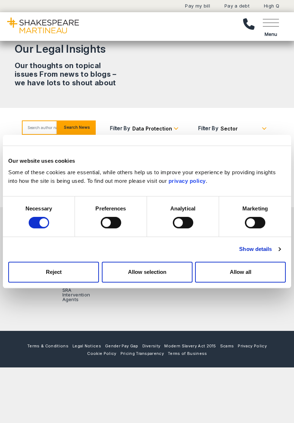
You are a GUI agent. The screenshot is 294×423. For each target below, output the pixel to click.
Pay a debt (237, 6)
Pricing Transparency (142, 353)
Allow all (240, 272)
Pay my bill (197, 6)
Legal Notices (86, 345)
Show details (255, 249)
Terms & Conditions (47, 345)
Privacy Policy (252, 345)
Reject (54, 272)
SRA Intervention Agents (76, 294)
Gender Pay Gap (121, 345)
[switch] (111, 222)
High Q (271, 6)
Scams (227, 345)
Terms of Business (187, 353)
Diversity (151, 345)
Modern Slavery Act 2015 (190, 345)
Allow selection (147, 272)
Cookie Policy (101, 353)
